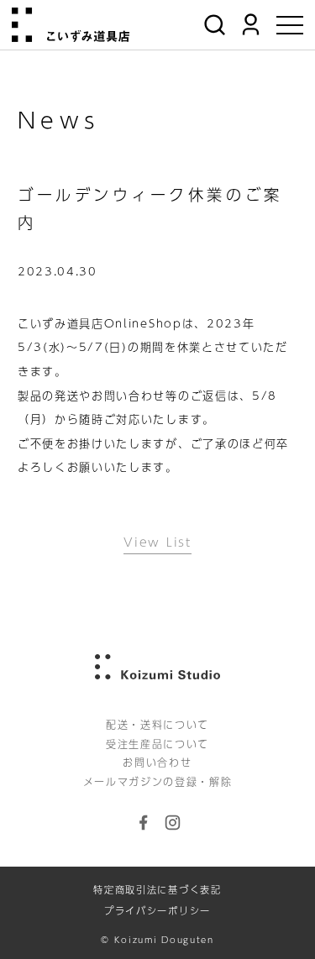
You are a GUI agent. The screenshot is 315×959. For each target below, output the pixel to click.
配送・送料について (157, 724)
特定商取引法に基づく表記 (157, 890)
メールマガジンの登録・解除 (158, 781)
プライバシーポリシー (157, 911)
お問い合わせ (157, 762)
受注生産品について (157, 744)
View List (157, 541)
